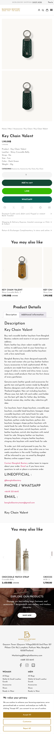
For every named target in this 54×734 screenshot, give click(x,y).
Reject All (27, 728)
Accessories (17, 129)
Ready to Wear (8, 691)
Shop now (37, 2)
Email (23, 466)
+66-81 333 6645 (11, 492)
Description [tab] (11, 315)
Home (4, 129)
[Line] (33, 665)
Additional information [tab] (32, 315)
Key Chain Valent (12, 290)
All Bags (6, 676)
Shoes (5, 688)
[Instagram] (27, 665)
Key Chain (28, 129)
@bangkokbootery (12, 480)
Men (10, 129)
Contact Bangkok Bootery (16, 463)
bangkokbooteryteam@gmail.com (19, 503)
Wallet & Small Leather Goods (12, 680)
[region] (27, 714)
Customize (27, 722)
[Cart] (47, 10)
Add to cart (27, 183)
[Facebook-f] (21, 665)
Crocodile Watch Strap (15, 577)
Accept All (27, 715)
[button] (51, 10)
